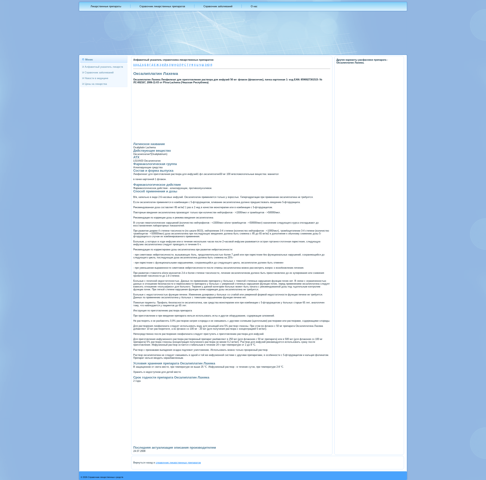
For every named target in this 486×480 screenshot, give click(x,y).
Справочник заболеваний (218, 6)
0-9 (135, 64)
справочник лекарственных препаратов (178, 462)
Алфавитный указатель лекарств (104, 66)
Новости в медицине (96, 78)
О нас (254, 6)
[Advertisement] (199, 112)
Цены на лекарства (96, 84)
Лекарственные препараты (106, 6)
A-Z (139, 64)
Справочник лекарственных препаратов (162, 6)
